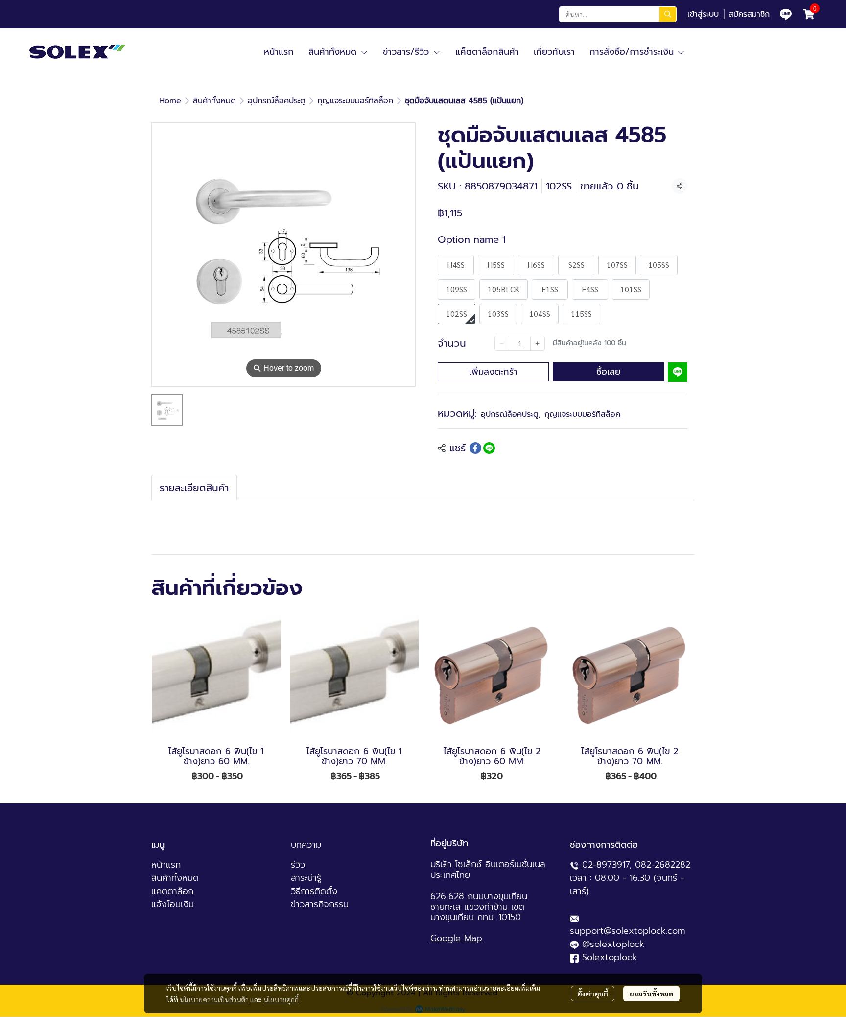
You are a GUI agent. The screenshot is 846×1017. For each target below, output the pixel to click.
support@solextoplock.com (627, 931)
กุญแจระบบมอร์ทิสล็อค (355, 101)
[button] (618, 14)
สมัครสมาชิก (749, 14)
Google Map (456, 938)
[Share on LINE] (489, 448)
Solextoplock (609, 957)
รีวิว (298, 865)
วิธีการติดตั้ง (314, 891)
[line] (786, 14)
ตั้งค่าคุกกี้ (592, 993)
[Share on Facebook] (475, 448)
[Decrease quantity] (502, 343)
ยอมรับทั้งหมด (651, 993)
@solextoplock (613, 944)
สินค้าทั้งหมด (214, 101)
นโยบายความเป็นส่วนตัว (214, 999)
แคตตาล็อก (172, 891)
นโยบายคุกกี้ (281, 999)
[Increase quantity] (537, 343)
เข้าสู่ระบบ (703, 14)
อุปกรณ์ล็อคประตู (277, 101)
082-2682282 (662, 865)
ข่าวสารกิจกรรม (320, 904)
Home (170, 101)
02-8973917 (605, 865)
